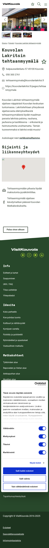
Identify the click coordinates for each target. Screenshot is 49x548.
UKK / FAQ (8, 284)
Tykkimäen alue (10, 362)
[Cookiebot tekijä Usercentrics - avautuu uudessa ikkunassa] (35, 384)
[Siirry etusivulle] (11, 4)
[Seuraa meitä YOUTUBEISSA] (36, 255)
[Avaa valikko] (45, 4)
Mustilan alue (9, 379)
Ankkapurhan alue (11, 373)
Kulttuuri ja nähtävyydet (14, 323)
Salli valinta (24, 479)
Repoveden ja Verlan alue (14, 368)
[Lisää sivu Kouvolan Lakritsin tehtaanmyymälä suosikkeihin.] (44, 61)
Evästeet (7, 527)
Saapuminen (9, 278)
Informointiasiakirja (12, 540)
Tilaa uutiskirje (10, 290)
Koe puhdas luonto (12, 317)
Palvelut (11, 43)
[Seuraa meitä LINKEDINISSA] (43, 255)
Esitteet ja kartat (10, 273)
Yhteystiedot (9, 295)
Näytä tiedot (35, 463)
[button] (5, 19)
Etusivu (4, 43)
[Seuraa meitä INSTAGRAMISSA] (24, 255)
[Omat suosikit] (32, 4)
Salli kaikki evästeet (24, 471)
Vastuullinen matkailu (13, 346)
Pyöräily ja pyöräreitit (13, 334)
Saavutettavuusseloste (13, 534)
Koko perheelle (10, 312)
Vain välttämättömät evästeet (24, 486)
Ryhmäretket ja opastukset (15, 340)
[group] (24, 19)
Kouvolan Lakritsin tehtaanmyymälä (28, 43)
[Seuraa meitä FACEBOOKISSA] (30, 255)
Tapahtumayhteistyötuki (14, 496)
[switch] (42, 436)
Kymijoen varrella (11, 329)
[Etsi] (39, 4)
